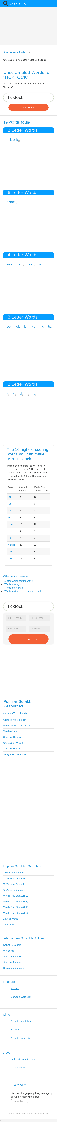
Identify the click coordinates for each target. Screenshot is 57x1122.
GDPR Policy (18, 1068)
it (7, 393)
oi (21, 393)
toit (40, 264)
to (34, 393)
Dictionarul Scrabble (13, 968)
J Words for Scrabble (14, 873)
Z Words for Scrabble (14, 878)
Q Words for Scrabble (14, 890)
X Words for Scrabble (14, 884)
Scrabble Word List (21, 997)
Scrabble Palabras (12, 962)
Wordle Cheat (10, 731)
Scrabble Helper (11, 748)
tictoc (11, 202)
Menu (53, 3)
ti (27, 393)
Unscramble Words (13, 743)
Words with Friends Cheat (16, 725)
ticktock (12, 139)
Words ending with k (14, 588)
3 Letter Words (10, 924)
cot (9, 326)
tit (49, 326)
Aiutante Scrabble (12, 956)
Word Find (17, 4)
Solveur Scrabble (12, 945)
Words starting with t (14, 584)
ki (14, 393)
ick (17, 326)
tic (42, 326)
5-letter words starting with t (18, 581)
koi (34, 326)
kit (26, 326)
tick (30, 264)
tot (9, 331)
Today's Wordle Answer (15, 754)
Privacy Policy (18, 1085)
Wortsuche (8, 951)
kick (9, 264)
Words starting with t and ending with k (24, 591)
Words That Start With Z (15, 896)
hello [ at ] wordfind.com (23, 1059)
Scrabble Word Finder (14, 720)
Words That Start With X (15, 913)
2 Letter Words (10, 919)
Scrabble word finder (21, 1021)
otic (20, 264)
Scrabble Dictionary (13, 737)
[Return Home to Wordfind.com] (5, 5)
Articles (15, 988)
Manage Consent (19, 1101)
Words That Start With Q (15, 901)
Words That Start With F (15, 907)
